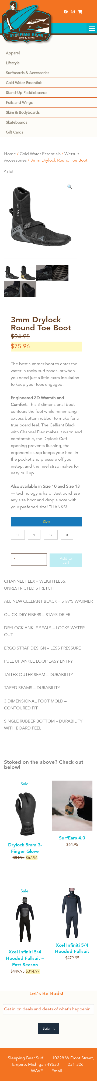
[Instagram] (73, 11)
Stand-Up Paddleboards (26, 92)
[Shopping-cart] (80, 11)
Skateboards (16, 122)
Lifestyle (13, 62)
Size (46, 521)
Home (10, 153)
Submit (49, 1028)
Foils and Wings (19, 102)
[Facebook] (66, 11)
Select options (25, 867)
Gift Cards (14, 132)
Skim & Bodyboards (23, 112)
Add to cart (66, 560)
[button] (91, 28)
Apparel (13, 53)
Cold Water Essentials (24, 82)
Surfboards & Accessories (27, 72)
